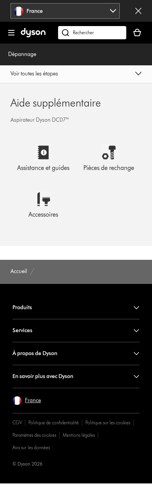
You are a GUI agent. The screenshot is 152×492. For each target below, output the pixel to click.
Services (22, 330)
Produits (22, 307)
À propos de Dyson (34, 353)
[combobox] (65, 11)
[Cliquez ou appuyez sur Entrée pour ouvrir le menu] (11, 33)
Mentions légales (79, 435)
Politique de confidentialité (53, 422)
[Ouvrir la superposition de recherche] (92, 32)
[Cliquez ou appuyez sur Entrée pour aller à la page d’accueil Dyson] (33, 35)
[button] (76, 74)
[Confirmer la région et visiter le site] (138, 11)
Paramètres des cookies (34, 435)
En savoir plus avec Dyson (42, 376)
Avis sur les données (31, 447)
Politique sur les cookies (107, 422)
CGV (17, 422)
